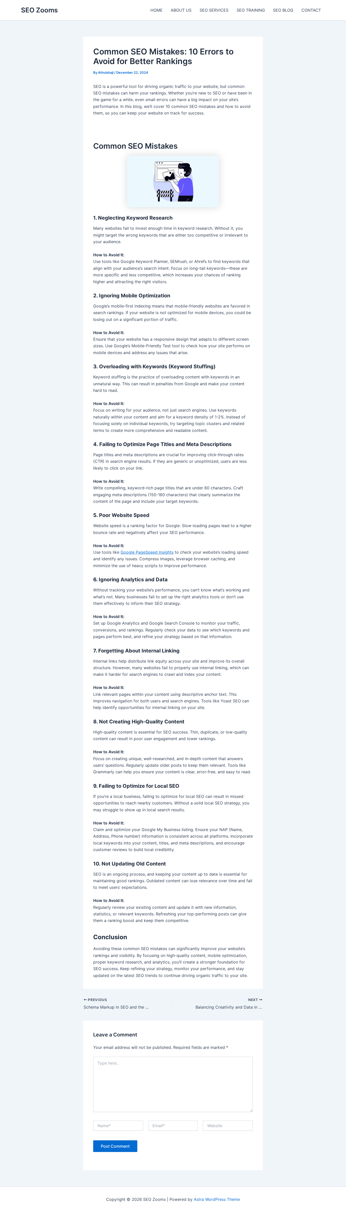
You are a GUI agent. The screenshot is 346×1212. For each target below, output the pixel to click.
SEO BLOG (283, 10)
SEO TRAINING (251, 10)
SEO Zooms (39, 10)
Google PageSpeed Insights (147, 552)
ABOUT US (181, 10)
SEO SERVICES (214, 10)
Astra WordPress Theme (217, 1199)
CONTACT (311, 10)
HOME (156, 10)
